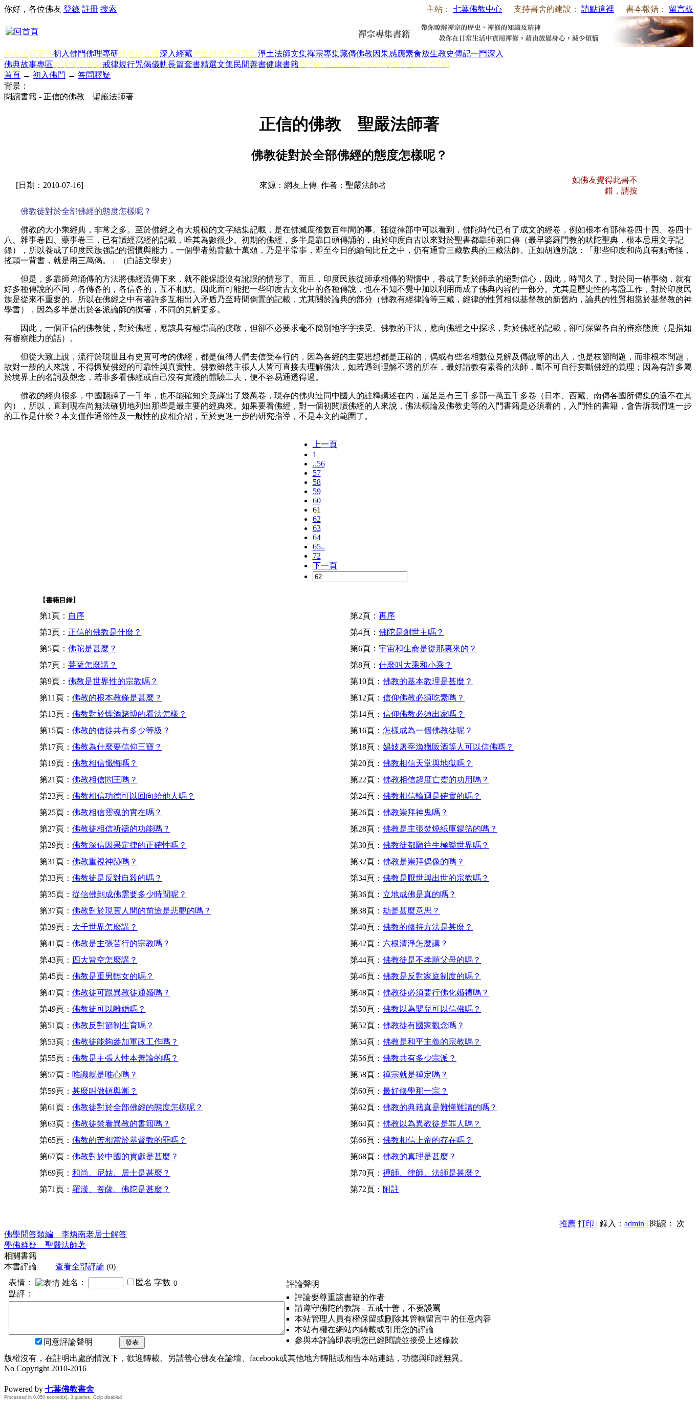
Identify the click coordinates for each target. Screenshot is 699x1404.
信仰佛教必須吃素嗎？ (424, 697)
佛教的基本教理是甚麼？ (428, 681)
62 (317, 519)
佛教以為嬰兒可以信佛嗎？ (432, 1009)
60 (317, 500)
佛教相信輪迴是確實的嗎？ (432, 796)
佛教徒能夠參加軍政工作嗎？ (125, 1041)
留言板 (681, 9)
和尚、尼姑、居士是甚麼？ (121, 1172)
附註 (391, 1189)
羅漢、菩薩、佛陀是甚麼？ (121, 1189)
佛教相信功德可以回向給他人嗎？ (133, 796)
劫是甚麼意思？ (411, 910)
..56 (319, 463)
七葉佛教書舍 (69, 1389)
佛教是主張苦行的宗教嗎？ (121, 943)
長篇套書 (184, 64)
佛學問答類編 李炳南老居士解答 (65, 1234)
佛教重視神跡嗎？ (105, 861)
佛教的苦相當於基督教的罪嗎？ (129, 1140)
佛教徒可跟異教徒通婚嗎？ (121, 992)
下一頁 (325, 565)
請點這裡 (597, 9)
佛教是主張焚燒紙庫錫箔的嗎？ (440, 828)
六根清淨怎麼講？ (415, 943)
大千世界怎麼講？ (105, 927)
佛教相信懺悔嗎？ (105, 763)
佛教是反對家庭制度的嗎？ (432, 976)
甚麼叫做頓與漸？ (105, 1091)
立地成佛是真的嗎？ (419, 894)
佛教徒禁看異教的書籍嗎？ (121, 1123)
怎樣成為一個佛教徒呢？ (428, 730)
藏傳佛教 (356, 53)
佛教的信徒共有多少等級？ (121, 730)
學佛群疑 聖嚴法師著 (45, 1245)
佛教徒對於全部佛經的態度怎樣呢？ (137, 1107)
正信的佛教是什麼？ (105, 632)
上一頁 (325, 444)
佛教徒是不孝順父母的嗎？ (432, 959)
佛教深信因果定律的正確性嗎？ (129, 845)
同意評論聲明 (68, 1341)
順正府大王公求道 (55, 1378)
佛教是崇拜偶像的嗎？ (424, 861)
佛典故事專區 (28, 64)
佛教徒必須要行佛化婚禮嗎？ (436, 992)
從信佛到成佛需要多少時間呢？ (129, 894)
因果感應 (389, 53)
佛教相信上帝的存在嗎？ (428, 1140)
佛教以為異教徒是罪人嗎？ (432, 1123)
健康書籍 (282, 64)
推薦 (567, 1223)
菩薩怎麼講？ (92, 665)
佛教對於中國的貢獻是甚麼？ (125, 1156)
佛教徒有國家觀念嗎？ (424, 1025)
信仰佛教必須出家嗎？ (424, 714)
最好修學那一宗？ (415, 1091)
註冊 (90, 9)
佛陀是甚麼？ (92, 648)
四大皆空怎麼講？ (105, 959)
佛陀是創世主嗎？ (411, 632)
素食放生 (421, 53)
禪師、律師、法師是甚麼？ (432, 1172)
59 (317, 491)
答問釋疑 (94, 75)
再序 (387, 615)
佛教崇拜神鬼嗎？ (415, 812)
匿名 (144, 1282)
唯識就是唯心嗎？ (105, 1074)
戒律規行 (118, 64)
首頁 (12, 75)
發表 (132, 1342)
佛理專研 (102, 53)
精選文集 (217, 64)
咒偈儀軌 (151, 64)
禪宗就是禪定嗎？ (415, 1074)
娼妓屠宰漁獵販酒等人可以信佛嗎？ (448, 746)
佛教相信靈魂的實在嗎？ (117, 812)
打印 (586, 1223)
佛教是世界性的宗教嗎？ (113, 681)
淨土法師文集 (282, 53)
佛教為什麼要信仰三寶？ (117, 746)
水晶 (12, 1378)
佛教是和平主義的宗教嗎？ (432, 1041)
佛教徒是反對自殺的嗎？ (117, 878)
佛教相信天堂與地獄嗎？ (428, 763)
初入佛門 (69, 53)
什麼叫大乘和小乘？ (415, 665)
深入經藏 (176, 53)
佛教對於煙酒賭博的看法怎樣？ (129, 714)
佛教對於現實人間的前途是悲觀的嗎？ (141, 910)
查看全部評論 (79, 1266)
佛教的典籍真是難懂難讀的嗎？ (440, 1107)
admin (634, 1223)
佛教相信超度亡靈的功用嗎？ (436, 779)
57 (317, 473)
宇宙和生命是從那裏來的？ (428, 648)
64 (317, 537)
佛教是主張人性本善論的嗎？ (125, 1058)
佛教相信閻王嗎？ (105, 779)
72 (317, 555)
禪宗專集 (323, 53)
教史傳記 (454, 53)
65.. (319, 546)
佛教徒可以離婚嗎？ (109, 1009)
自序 (76, 615)
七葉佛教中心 (477, 9)
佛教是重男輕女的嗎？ (113, 976)
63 (317, 528)
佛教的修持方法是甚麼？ (428, 927)
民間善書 (249, 64)
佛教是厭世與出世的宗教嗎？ (436, 878)
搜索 (108, 9)
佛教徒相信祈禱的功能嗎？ (121, 828)
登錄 (71, 9)
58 (317, 482)
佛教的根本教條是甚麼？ (117, 697)
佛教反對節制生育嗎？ (113, 1025)
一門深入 (487, 53)
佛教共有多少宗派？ (419, 1058)
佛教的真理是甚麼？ (419, 1156)
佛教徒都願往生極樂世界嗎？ (436, 845)
